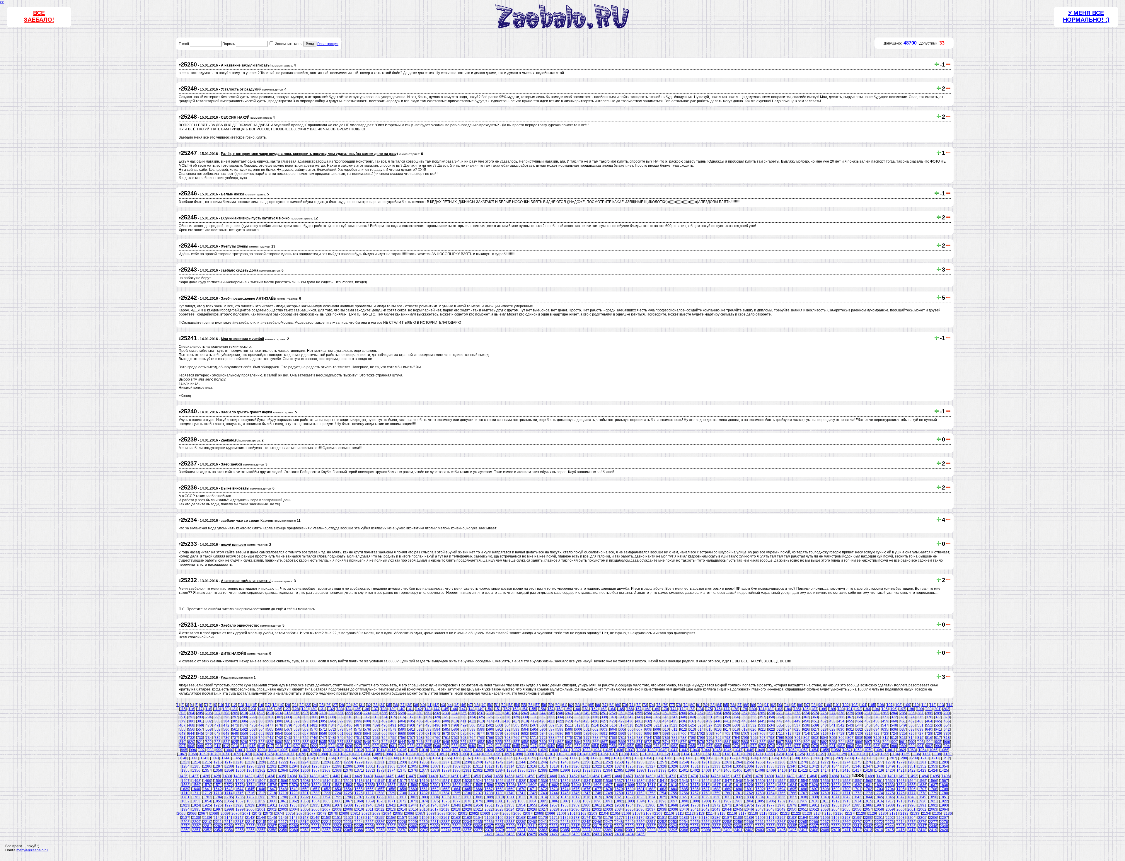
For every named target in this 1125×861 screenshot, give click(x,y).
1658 (391, 789)
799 (780, 738)
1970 (695, 805)
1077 (290, 754)
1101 (550, 754)
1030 (554, 750)
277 (832, 713)
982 (841, 746)
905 (938, 742)
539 (815, 725)
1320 (575, 766)
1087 (399, 754)
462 (911, 721)
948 (542, 746)
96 (800, 705)
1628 (835, 785)
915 (252, 746)
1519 (424, 781)
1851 (944, 797)
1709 (944, 789)
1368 (326, 770)
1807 (467, 797)
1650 (304, 789)
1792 (305, 797)
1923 (185, 805)
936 (437, 746)
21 (295, 705)
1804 (435, 797)
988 (894, 746)
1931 (272, 805)
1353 (933, 766)
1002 (251, 750)
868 (613, 742)
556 (191, 729)
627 (815, 729)
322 (454, 717)
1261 (705, 762)
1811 (510, 797)
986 (876, 746)
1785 (229, 797)
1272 (825, 762)
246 (560, 713)
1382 (478, 770)
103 (854, 705)
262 (701, 713)
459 (885, 721)
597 (551, 729)
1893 (630, 801)
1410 (782, 770)
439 (709, 721)
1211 (935, 758)
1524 (478, 781)
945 (516, 746)
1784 (218, 797)
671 (428, 734)
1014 (380, 750)
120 (225, 709)
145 (445, 709)
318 (419, 717)
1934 (304, 805)
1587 (391, 785)
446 (771, 721)
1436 (292, 776)
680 (507, 734)
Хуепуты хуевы (234, 246)
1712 (207, 793)
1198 (795, 758)
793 (727, 738)
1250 (586, 762)
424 (578, 721)
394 (314, 721)
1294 (294, 766)
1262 (716, 762)
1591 (435, 785)
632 (859, 729)
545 (868, 725)
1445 (389, 776)
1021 (456, 750)
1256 (651, 762)
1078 (301, 754)
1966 (651, 805)
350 (701, 717)
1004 (272, 750)
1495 (935, 776)
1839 (814, 797)
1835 (770, 797)
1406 (738, 770)
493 (411, 725)
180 (753, 709)
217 (305, 713)
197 (902, 709)
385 (235, 721)
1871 (391, 801)
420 (542, 721)
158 (559, 709)
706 (736, 734)
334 (560, 717)
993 (938, 746)
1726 (358, 793)
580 (402, 729)
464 (929, 721)
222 (349, 713)
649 (235, 734)
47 (470, 705)
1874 (424, 801)
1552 (781, 781)
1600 (532, 785)
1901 (716, 801)
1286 (207, 766)
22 (301, 705)
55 (524, 705)
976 (788, 746)
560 (226, 729)
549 (903, 725)
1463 (584, 776)
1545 (705, 781)
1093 (464, 754)
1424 (933, 770)
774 (560, 738)
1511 (337, 781)
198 (911, 709)
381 (200, 721)
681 (516, 734)
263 (709, 713)
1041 (673, 750)
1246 (543, 762)
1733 (434, 793)
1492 (902, 776)
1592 (446, 785)
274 (806, 713)
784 (648, 738)
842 (384, 742)
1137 (926, 754)
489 (376, 725)
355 (745, 717)
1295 (305, 766)
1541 (662, 781)
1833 (749, 797)
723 (885, 734)
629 (832, 729)
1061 (890, 750)
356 (753, 717)
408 (437, 721)
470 (209, 725)
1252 (608, 762)
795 (745, 738)
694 (631, 734)
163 (603, 709)
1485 (823, 776)
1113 (675, 754)
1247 (554, 762)
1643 (228, 789)
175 (709, 709)
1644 (239, 789)
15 (254, 705)
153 (515, 709)
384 (226, 721)
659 (323, 734)
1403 (706, 770)
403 (393, 721)
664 (367, 734)
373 (903, 717)
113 (941, 705)
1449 (433, 776)
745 (305, 738)
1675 (575, 789)
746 (314, 738)
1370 (348, 770)
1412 (803, 770)
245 (551, 713)
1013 (370, 750)
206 (209, 713)
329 (516, 717)
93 (780, 705)
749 (341, 738)
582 (420, 729)
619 (745, 729)
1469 (649, 776)
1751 (629, 793)
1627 (825, 785)
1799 (380, 797)
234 (454, 713)
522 (665, 725)
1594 (467, 785)
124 (261, 709)
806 (841, 738)
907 (182, 746)
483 (323, 725)
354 (736, 717)
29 (349, 705)
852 (472, 742)
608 (648, 729)
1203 (849, 758)
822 (209, 742)
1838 (803, 797)
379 (182, 721)
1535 (597, 781)
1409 (771, 770)
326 (490, 717)
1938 (348, 805)
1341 (803, 766)
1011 (348, 750)
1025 (500, 750)
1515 (380, 781)
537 (797, 725)
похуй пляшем (233, 545)
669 (411, 734)
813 (903, 738)
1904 (749, 801)
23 (308, 705)
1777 (911, 793)
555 (182, 729)
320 (437, 717)
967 (709, 746)
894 (841, 742)
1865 (326, 801)
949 (551, 746)
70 (625, 705)
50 (490, 705)
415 (498, 721)
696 (648, 734)
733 (200, 738)
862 (560, 742)
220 (331, 713)
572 (332, 729)
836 (332, 742)
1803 (424, 797)
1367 (315, 770)
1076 (279, 754)
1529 (532, 781)
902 (912, 742)
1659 (402, 789)
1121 (758, 754)
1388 (543, 770)
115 (183, 709)
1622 (770, 785)
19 (281, 705)
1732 (424, 793)
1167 (468, 758)
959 (639, 746)
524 (683, 725)
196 (893, 709)
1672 (543, 789)
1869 (370, 801)
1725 (348, 793)
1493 (913, 776)
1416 (846, 770)
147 (463, 709)
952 (578, 746)
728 (929, 734)
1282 (933, 762)
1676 (586, 789)
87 (739, 705)
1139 (948, 754)
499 (464, 725)
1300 (359, 766)
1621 (760, 785)
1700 (846, 789)
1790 (283, 797)
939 (463, 746)
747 (323, 738)
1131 (863, 754)
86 (733, 705)
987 (885, 746)
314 (384, 717)
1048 (749, 750)
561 (235, 729)
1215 (207, 762)
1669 (510, 789)
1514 (369, 781)
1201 (827, 758)
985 (868, 746)
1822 (629, 797)
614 (701, 729)
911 (217, 746)
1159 (384, 758)
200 (928, 709)
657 (305, 734)
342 (630, 717)
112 (932, 705)
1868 (359, 801)
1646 (261, 789)
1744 (554, 793)
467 (182, 725)
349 (692, 717)
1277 (879, 762)
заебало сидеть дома (239, 270)
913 (235, 746)
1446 (400, 776)
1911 (825, 801)
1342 (814, 766)
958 (630, 746)
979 (815, 746)
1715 (239, 793)
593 (516, 729)
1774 (879, 793)
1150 (289, 758)
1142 (204, 758)
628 (824, 729)
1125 (800, 754)
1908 (792, 801)
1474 (704, 776)
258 (665, 713)
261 (692, 713)
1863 (305, 801)
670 (420, 734)
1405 (727, 770)
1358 (218, 770)
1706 (911, 789)
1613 (673, 785)
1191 (721, 758)
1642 (218, 789)
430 (630, 721)
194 (876, 709)
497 (446, 725)
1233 (402, 762)
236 (472, 713)
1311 (478, 766)
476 (261, 725)
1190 (711, 758)
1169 (489, 758)
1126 (810, 754)
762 (455, 738)
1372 (370, 770)
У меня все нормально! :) (1086, 16)
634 (876, 729)
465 (938, 721)
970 (736, 746)
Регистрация (327, 44)
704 (718, 734)
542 (841, 725)
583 (428, 729)
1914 (857, 801)
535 (780, 725)
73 (645, 705)
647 (217, 734)
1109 (634, 754)
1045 (716, 750)
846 (420, 742)
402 (384, 721)
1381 (467, 770)
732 (191, 738)
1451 (454, 776)
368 (859, 717)
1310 (467, 766)
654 (279, 734)
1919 (911, 801)
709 (762, 734)
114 (949, 705)
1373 (380, 770)
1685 (684, 789)
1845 (879, 797)
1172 (521, 758)
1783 (207, 797)
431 (639, 721)
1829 (705, 797)
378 (947, 717)
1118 (726, 754)
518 (630, 725)
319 (428, 717)
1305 (413, 766)
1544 (695, 781)
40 (423, 705)
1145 (236, 758)
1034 (597, 750)
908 (191, 746)
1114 (685, 754)
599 (569, 729)
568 (297, 729)
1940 (369, 805)
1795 (337, 797)
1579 (305, 785)
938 (454, 746)
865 (587, 742)
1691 (749, 789)
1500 (218, 781)
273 (797, 713)
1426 (183, 776)
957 (621, 746)
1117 (716, 754)
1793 (315, 797)
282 (876, 713)
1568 (185, 785)
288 (929, 713)
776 (578, 738)
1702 (868, 789)
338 (595, 717)
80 (692, 705)
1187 (679, 758)
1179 (595, 758)
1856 (229, 801)
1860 (272, 801)
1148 (268, 758)
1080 (323, 754)
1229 (358, 762)
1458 (530, 776)
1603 (565, 785)
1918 (900, 801)
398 (349, 721)
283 (885, 713)
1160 (394, 758)
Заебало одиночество (240, 625)
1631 (868, 785)
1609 (630, 785)
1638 (944, 785)
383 (217, 721)
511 (569, 725)
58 (544, 705)
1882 (511, 801)
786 (666, 738)
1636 (922, 785)
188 (823, 709)
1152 (310, 758)
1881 (500, 801)
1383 (489, 770)
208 (226, 713)
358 (771, 717)
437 (692, 721)
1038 (641, 750)
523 (674, 725)
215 (287, 713)
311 (358, 717)
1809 (489, 797)
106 (881, 705)
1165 (447, 758)
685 (551, 734)
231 (428, 713)
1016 (402, 750)
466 (947, 721)
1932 (283, 805)
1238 (456, 762)
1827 (684, 797)
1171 (510, 758)
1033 (586, 750)
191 (849, 709)
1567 (944, 781)
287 (920, 713)
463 (920, 721)
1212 (946, 758)
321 (446, 717)
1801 (402, 797)
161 (586, 709)
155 (533, 709)
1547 (727, 781)
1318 (554, 766)
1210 (925, 758)
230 (419, 713)
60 (557, 705)
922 (314, 746)
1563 (900, 781)
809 (868, 738)
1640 (196, 789)
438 (701, 721)
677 (481, 734)
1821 (619, 797)
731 (182, 738)
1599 (521, 785)
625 (797, 729)
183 (779, 709)
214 (279, 713)
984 (859, 746)
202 (946, 709)
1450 (443, 776)
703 (710, 734)
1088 (409, 754)
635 (885, 729)
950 (560, 746)
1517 (402, 781)
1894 (641, 801)
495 (428, 725)
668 (402, 734)
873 (657, 742)
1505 (272, 781)
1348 (879, 766)
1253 (619, 762)
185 (797, 709)
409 (446, 721)
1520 (434, 781)
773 (551, 738)
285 (903, 713)
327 (498, 717)
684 (543, 734)
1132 (874, 754)
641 (938, 729)
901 (903, 742)
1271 (814, 762)
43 (443, 705)
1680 (629, 789)
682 (525, 734)
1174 (542, 758)
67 (605, 705)
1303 (391, 766)
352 (718, 717)
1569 (196, 785)
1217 (228, 762)
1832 (738, 797)
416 (507, 721)
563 (253, 729)
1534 (586, 781)
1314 (510, 766)
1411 (792, 770)
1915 (868, 801)
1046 (727, 750)
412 (472, 721)
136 (366, 709)
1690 (738, 789)
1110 (645, 754)
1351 (911, 766)
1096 (496, 754)
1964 (629, 805)
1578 (294, 785)
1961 (597, 805)
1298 (337, 766)
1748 (597, 793)
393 (305, 721)
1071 (225, 754)
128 (296, 709)
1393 (597, 770)
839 (358, 742)
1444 (378, 776)
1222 (283, 762)
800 (789, 738)
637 (903, 729)
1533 (575, 781)
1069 (204, 754)
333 (551, 717)
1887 (565, 801)
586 (455, 729)
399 (358, 721)
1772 (857, 793)
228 (402, 713)
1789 (272, 797)
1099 (529, 754)
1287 (218, 766)
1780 (944, 793)
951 (569, 746)
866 (595, 742)
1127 (821, 754)
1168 (479, 758)
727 (920, 734)
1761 (738, 793)
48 (477, 705)
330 (525, 717)
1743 (543, 793)
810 (877, 738)
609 (657, 729)
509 (551, 725)
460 (894, 721)
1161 (405, 758)
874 (666, 742)
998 (210, 750)
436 (683, 721)
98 (814, 705)
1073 (247, 754)
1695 (792, 789)
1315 (521, 766)
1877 (456, 801)
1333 (716, 766)
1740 (510, 793)
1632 (879, 785)
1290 (250, 766)
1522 (456, 781)
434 (665, 721)
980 (824, 746)
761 (446, 738)
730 (947, 734)
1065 (933, 750)
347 (674, 717)
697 (657, 734)
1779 (933, 793)
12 (234, 705)
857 (516, 742)
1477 (736, 776)
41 (429, 705)
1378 (435, 770)
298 (244, 717)
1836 (781, 797)
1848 (911, 797)
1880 (489, 801)
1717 (261, 793)
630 (841, 729)
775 (569, 738)
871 (639, 742)
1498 (196, 781)
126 (278, 709)
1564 (911, 781)
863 (569, 742)
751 (358, 738)
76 (665, 705)
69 (618, 705)
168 (647, 709)
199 (920, 709)
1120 (747, 754)
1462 (574, 776)
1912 (835, 801)
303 (288, 717)
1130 (853, 754)
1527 (510, 781)
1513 (358, 781)
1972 (716, 805)
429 (621, 721)
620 (753, 729)
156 (542, 709)
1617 (716, 785)
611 (674, 729)
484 (332, 725)
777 (587, 738)
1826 (673, 797)
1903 (738, 801)
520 (648, 725)
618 (736, 729)
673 (446, 734)
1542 (673, 781)
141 (410, 709)
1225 (315, 762)
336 (578, 717)
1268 (781, 762)
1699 (835, 789)
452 (824, 721)
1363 (272, 770)
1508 (305, 781)
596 (543, 729)
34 (382, 705)
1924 (196, 805)
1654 (348, 789)
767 (499, 738)
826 (244, 742)
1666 (478, 789)
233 (446, 713)
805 (833, 738)
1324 (619, 766)
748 (332, 738)
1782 (196, 797)
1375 (402, 770)
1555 (814, 781)
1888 (576, 801)
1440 (335, 776)
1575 (261, 785)
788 (683, 738)
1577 (283, 785)
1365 (294, 770)
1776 (900, 793)
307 (323, 717)
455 (850, 721)
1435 (281, 776)
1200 (816, 758)
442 (736, 721)
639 (920, 729)
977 (797, 746)
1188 (689, 758)
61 (564, 705)
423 (569, 721)
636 (894, 729)
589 (481, 729)
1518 (413, 781)
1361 (250, 770)
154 (524, 709)
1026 (511, 750)
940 (472, 746)
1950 (478, 805)
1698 (825, 789)
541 (832, 725)
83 (712, 705)
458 (876, 721)
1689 (727, 789)
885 (762, 742)
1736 (467, 793)
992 (929, 746)
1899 (695, 801)
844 (402, 742)
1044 (706, 750)
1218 (239, 762)
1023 (478, 750)
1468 (639, 776)
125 (269, 709)
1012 (359, 750)
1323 (608, 766)
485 (341, 725)
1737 (478, 793)
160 (577, 709)
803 (815, 738)
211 (252, 713)
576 (367, 729)
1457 (519, 776)
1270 (803, 762)
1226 (326, 762)
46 (463, 705)
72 (638, 705)
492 (402, 725)
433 (657, 721)
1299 (348, 766)
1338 (770, 766)
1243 (510, 762)
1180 (605, 758)
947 (534, 746)
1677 (597, 789)
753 (376, 738)
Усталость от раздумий (241, 89)
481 (305, 725)
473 (235, 725)
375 (920, 717)
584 (437, 729)
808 (859, 738)
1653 (337, 789)
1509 (315, 781)
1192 (732, 758)
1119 (737, 754)
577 (376, 729)
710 (771, 734)
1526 (499, 781)
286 (911, 713)
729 (938, 734)
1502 (240, 781)
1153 (320, 758)
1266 (760, 762)
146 (454, 709)
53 (510, 705)
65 (591, 705)
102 (846, 705)
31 (362, 705)
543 (850, 725)
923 (323, 746)
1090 (431, 754)
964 (683, 746)
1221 (272, 762)
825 (235, 742)
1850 (933, 797)
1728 (380, 793)
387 (253, 721)
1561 (879, 781)
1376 (413, 770)
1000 (229, 750)
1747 (586, 793)
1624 (792, 785)
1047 (738, 750)
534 (771, 725)
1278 (890, 762)
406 (420, 721)
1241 (489, 762)
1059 (868, 750)
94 (787, 705)
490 (384, 725)
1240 (478, 762)
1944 (413, 805)
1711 (196, 793)
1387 (532, 770)
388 (261, 721)
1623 (781, 785)
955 (604, 746)
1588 (402, 785)
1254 (629, 762)
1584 (359, 785)
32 (369, 705)
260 (683, 713)
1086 (388, 754)
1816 (564, 797)
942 (490, 746)
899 (885, 742)
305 (305, 717)
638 (911, 729)
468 (191, 725)
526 (701, 725)
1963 (619, 805)
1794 (326, 797)
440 (718, 721)
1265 (749, 762)
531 (745, 725)
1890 (597, 801)
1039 (651, 750)
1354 (944, 766)
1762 (749, 793)
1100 (539, 754)
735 (217, 738)
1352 (922, 766)
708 (754, 734)
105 (872, 705)
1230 (369, 762)
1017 (413, 750)
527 (709, 725)
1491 (891, 776)
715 (815, 734)
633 (868, 729)
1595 (478, 785)
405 (411, 721)
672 (437, 734)
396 (332, 721)
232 (437, 713)
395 (323, 721)
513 (586, 725)
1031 (565, 750)
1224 (304, 762)
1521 (445, 781)
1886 (554, 801)
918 (279, 746)
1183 (637, 758)
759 (428, 738)
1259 (684, 762)
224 (367, 713)
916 (261, 746)
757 (411, 738)
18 (274, 705)
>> (2, 2)
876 (683, 742)
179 (744, 709)
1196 (774, 758)
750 (349, 738)
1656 (369, 789)
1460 (552, 776)
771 (534, 738)
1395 (619, 770)
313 (375, 717)
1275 (857, 762)
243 (534, 713)
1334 (727, 766)
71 (632, 705)
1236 (434, 762)
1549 (749, 781)
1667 (489, 789)
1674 (564, 789)
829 (270, 742)
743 (288, 738)
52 (504, 705)
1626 (814, 785)
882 (736, 742)
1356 (196, 770)
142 (419, 709)
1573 (240, 785)
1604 (576, 785)
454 (841, 721)
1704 (890, 789)
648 (226, 734)
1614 (684, 785)
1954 (521, 805)
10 (221, 705)
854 (490, 742)
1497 (185, 781)
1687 (705, 789)
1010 (337, 750)
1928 (239, 805)
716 (824, 734)
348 (683, 717)
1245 (532, 762)
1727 (369, 793)
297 (235, 717)
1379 (446, 770)
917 (270, 746)
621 (762, 729)
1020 (446, 750)
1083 (355, 754)
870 (631, 742)
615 (709, 729)
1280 (911, 762)
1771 (846, 793)
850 (455, 742)
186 (805, 709)
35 (389, 705)
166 (630, 709)
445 (762, 721)
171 (674, 709)
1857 (240, 801)
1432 (248, 776)
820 (191, 742)
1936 (326, 805)
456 (859, 721)
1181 (616, 758)
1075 (269, 754)
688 (578, 734)
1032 (576, 750)
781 (622, 738)
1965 (640, 805)
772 (543, 738)
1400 (673, 770)
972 (753, 746)
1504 (261, 781)
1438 (313, 776)
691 (604, 734)
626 (806, 729)
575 (358, 729)
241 (516, 713)
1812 (521, 797)
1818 (586, 797)
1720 (293, 793)
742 (279, 738)
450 (806, 721)
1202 (838, 758)
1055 (825, 750)
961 (657, 746)
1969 (684, 805)
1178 (584, 758)
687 (569, 734)
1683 (662, 789)
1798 (370, 797)
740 (261, 738)
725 (903, 734)
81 (699, 705)
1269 (792, 762)
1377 (424, 770)
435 (674, 721)
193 (867, 709)
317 (411, 717)
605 (622, 729)
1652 (326, 789)
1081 (334, 754)
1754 (662, 793)
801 (798, 738)
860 (543, 742)
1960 (586, 805)
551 (920, 725)
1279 (900, 762)
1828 (695, 797)
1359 (229, 770)
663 (358, 734)
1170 (500, 758)
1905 (760, 801)
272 (788, 713)
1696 (803, 789)
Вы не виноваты (235, 488)
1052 (792, 750)
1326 (640, 766)
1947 (445, 805)
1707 (922, 789)
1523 (467, 781)
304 (297, 717)
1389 (554, 770)
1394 (608, 770)
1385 (511, 770)
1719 (283, 793)
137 (375, 709)
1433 (259, 776)
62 (571, 705)
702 (701, 734)
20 (288, 705)
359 (780, 717)
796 (754, 738)
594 (525, 729)
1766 (792, 793)
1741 (521, 793)
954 (595, 746)
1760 (727, 793)
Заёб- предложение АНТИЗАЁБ (248, 298)
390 (279, 721)
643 (182, 734)
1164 (436, 758)
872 (648, 742)
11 (227, 705)
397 (341, 721)
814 (911, 738)
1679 (619, 789)
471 (217, 725)
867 (604, 742)
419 (534, 721)
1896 (662, 801)
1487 (845, 776)
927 (358, 746)
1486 (834, 776)
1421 (900, 770)
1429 (216, 776)
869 (622, 742)
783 (639, 738)
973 (762, 746)
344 (648, 717)
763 (464, 738)
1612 (662, 785)
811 (885, 738)
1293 (283, 766)
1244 (521, 762)
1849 (922, 797)
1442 (357, 776)
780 (613, 738)
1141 (194, 758)
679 (499, 734)
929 (375, 746)
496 (437, 725)
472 (226, 725)
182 (770, 709)
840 (367, 742)
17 (268, 705)
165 (621, 709)
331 (534, 717)
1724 (337, 793)
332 (542, 717)
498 (455, 725)
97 (807, 705)
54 (517, 705)
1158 (373, 758)
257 (657, 713)
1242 (499, 762)
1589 (413, 785)
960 (648, 746)
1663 (445, 789)
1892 (619, 801)
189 (832, 709)
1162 (415, 758)
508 (543, 725)
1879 (478, 801)
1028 (532, 750)
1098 (518, 754)
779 (604, 738)
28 (342, 705)
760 (437, 738)
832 (297, 742)
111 (924, 705)
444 (753, 721)
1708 (933, 789)
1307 (435, 766)
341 (621, 717)
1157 (363, 758)
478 (279, 725)
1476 (725, 776)
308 (332, 717)
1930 (261, 805)
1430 (227, 776)
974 (771, 746)
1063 (912, 750)
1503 (250, 781)
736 (226, 738)
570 (314, 729)
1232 (391, 762)
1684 (673, 789)
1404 (716, 770)
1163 (426, 758)
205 (200, 713)
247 (569, 713)
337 (586, 717)
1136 (916, 754)
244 (542, 713)
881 (727, 742)
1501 (229, 781)
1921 (933, 801)
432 (648, 721)
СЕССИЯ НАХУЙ (235, 117)
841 (376, 742)
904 (929, 742)
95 (793, 705)
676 (472, 734)
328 (507, 717)
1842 (846, 797)
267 (745, 713)
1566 (933, 781)
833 (305, 742)
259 (674, 713)
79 (685, 705)
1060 (879, 750)
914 (244, 746)
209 (235, 713)
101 (837, 705)
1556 (825, 781)
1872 (402, 801)
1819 (597, 797)
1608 (619, 785)
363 (815, 717)
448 (788, 721)
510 (560, 725)
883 (745, 742)
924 (331, 746)
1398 (651, 770)
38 (409, 705)
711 (780, 734)
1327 (651, 766)
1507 (294, 781)
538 (806, 725)
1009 (327, 750)
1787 (250, 797)
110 (916, 705)
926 (349, 746)
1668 (499, 789)
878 (701, 742)
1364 (283, 770)
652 (261, 734)
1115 (696, 754)
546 (876, 725)
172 (682, 709)
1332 (705, 766)
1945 (424, 805)
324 (472, 717)
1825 (662, 797)
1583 (348, 785)
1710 (185, 793)
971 (745, 746)
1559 (857, 781)
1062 (901, 750)
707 (745, 734)
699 (674, 734)
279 (850, 713)
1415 (835, 770)
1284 (185, 766)
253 (621, 713)
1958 (564, 805)
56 (531, 705)
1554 (803, 781)
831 (288, 742)
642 (947, 729)
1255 (640, 762)
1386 (521, 770)
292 (191, 717)
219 (323, 713)
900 (894, 742)
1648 (283, 789)
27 (335, 705)
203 (182, 713)
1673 (554, 789)
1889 (586, 801)
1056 (836, 750)
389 (270, 721)
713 (797, 734)
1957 (554, 805)
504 (507, 725)
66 (598, 705)
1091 (442, 754)
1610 (641, 785)
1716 (250, 793)
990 (911, 746)
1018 (424, 750)
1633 (890, 785)
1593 (456, 785)
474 (244, 725)
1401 (684, 770)
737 (235, 738)
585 (446, 729)
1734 (445, 793)
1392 (586, 770)
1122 (768, 754)
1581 (326, 785)
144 (436, 709)
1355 (185, 770)
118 (208, 709)
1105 (592, 754)
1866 (337, 801)
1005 (283, 750)
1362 (261, 770)
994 (947, 746)
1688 (716, 789)
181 (761, 709)
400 (367, 721)
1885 (543, 801)
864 (578, 742)
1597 (500, 785)
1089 (420, 754)
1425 (944, 770)
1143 (215, 758)
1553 (792, 781)
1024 (489, 750)
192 (858, 709)
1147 (257, 758)
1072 (236, 754)
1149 (278, 758)
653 (270, 734)
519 (639, 725)
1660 (413, 789)
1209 (914, 758)
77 (672, 705)
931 (393, 746)
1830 (716, 797)
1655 (358, 789)
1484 (812, 776)
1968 (673, 805)
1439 (324, 776)
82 (706, 705)
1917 (890, 801)
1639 (185, 789)
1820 (608, 797)
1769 (825, 793)
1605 (586, 785)
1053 (803, 750)
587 (464, 729)
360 (788, 717)
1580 (315, 785)
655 (288, 734)
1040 (662, 750)
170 (665, 709)
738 (244, 738)
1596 (489, 785)
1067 (182, 754)
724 (894, 734)
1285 (196, 766)
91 (766, 705)
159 (568, 709)
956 (613, 746)
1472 (682, 776)
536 (788, 725)
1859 (261, 801)
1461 (563, 776)
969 (727, 746)
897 (868, 742)
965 (692, 746)
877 (692, 742)
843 (393, 742)
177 (726, 709)
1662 (434, 789)
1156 (352, 758)
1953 (510, 805)
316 (402, 717)
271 (780, 713)
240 (507, 713)
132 (331, 709)
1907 (782, 801)
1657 (380, 789)
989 (903, 746)
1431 (237, 776)
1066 (944, 750)
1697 (814, 789)
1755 (673, 793)
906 (947, 742)
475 (253, 725)
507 (534, 725)
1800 (391, 797)
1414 (825, 770)
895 (850, 742)
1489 (870, 776)
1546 (716, 781)
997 (202, 750)
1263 (727, 762)
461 (903, 721)
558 (209, 729)
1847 (900, 797)
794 (736, 738)
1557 (835, 781)
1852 (185, 801)
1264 (738, 762)
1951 (489, 805)
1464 (595, 776)
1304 (402, 766)
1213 (185, 762)
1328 (662, 766)
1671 (532, 789)
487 (358, 725)
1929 (250, 805)
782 (631, 738)
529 (727, 725)
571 (323, 729)
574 (349, 729)
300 (261, 717)
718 (841, 734)
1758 (705, 793)
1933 (293, 805)
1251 (597, 762)
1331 (695, 766)
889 (798, 742)
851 (464, 742)
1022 (467, 750)
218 (314, 713)
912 (226, 746)
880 (718, 742)
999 (219, 750)
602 (595, 729)
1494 (924, 776)
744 (297, 738)
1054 (814, 750)
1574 (250, 785)
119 (217, 709)
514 (595, 725)
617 (727, 729)
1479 (758, 776)
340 (613, 717)
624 (788, 729)
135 (357, 709)
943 (498, 746)
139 (392, 709)
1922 (944, 801)
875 (674, 742)
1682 (651, 789)
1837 (792, 797)
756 (402, 738)
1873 (413, 801)
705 (727, 734)
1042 (684, 750)
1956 (543, 805)
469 (200, 725)
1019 (435, 750)
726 (911, 734)
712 (788, 734)
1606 (597, 785)
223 (358, 713)
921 (305, 746)
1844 (868, 797)
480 (297, 725)
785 (657, 738)
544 (859, 725)
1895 (651, 801)
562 (244, 729)
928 (367, 746)
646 (209, 734)
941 (481, 746)
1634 (900, 785)
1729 (391, 793)
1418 (868, 770)
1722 (315, 793)
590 (490, 729)
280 (859, 713)
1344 (835, 766)
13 (241, 705)
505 (516, 725)
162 (595, 709)
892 (824, 742)
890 (806, 742)
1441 (346, 776)
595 (534, 729)
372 (894, 717)
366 (841, 717)
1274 (846, 762)
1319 (564, 766)
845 (411, 742)
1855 (218, 801)
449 (797, 721)
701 (692, 734)
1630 (857, 785)
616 (718, 729)
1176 (563, 758)
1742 (532, 793)
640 (929, 729)
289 (938, 713)
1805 (446, 797)
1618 (727, 785)
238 (490, 713)
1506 (283, 781)
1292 (272, 766)
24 (315, 705)
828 (261, 742)
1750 (619, 793)
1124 (789, 754)
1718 (272, 793)
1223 (293, 762)
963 (674, 746)
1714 (228, 793)
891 (815, 742)
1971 (705, 805)
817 (938, 738)
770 (525, 738)
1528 (521, 781)
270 (771, 713)
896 (859, 742)
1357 (207, 770)
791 (710, 738)
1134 (895, 754)
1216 (218, 762)
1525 (489, 781)
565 (270, 729)
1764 (770, 793)
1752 (640, 793)
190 (841, 709)
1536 (608, 781)
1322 (597, 766)
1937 (337, 805)
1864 (315, 801)
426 (595, 721)
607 (639, 729)
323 (463, 717)
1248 (564, 762)
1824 (651, 797)
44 (450, 705)
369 (868, 717)
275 (815, 713)
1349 (890, 766)
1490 (881, 776)
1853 (196, 801)
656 (297, 734)
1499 (207, 781)
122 (243, 709)
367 (850, 717)
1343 (825, 766)
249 (586, 713)
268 (753, 713)
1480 (769, 776)
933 (411, 746)
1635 (911, 785)
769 (516, 738)
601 (587, 729)
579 (393, 729)
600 (578, 729)
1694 (781, 789)
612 (683, 729)
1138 (937, 754)
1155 (341, 758)
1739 (499, 793)
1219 (250, 762)
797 (762, 738)
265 (727, 713)
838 (349, 742)
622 (771, 729)
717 (832, 734)
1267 (770, 762)
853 (481, 742)
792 (718, 738)
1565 (922, 781)
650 (244, 734)
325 (481, 717)
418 (525, 721)
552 (929, 725)
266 (736, 713)
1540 (651, 781)
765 (481, 738)
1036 (619, 750)
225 (375, 713)
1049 (760, 750)
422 (560, 721)
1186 (668, 758)
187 (814, 709)
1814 (543, 797)
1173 (531, 758)
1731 (413, 793)
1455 (498, 776)
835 (323, 742)
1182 (626, 758)
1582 (337, 785)
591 (499, 729)
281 (868, 713)
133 (340, 709)
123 (252, 709)
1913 (846, 801)
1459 (541, 776)
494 (420, 725)
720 (859, 734)
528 (718, 725)
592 (507, 729)
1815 (554, 797)
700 (683, 734)
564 (261, 729)
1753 (651, 793)
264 (718, 713)
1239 (467, 762)
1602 (554, 785)
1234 (413, 762)
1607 (608, 785)
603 (604, 729)
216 (296, 713)
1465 (606, 776)
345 (657, 717)
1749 (608, 793)
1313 (499, 766)
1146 (246, 758)
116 (191, 709)
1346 (857, 766)
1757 (695, 793)
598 (560, 729)
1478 (747, 776)
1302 (380, 766)
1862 (294, 801)
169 (656, 709)
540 (824, 725)
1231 (380, 762)
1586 (380, 785)
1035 (608, 750)
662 (349, 734)
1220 (261, 762)
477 (270, 725)
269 (762, 713)
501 (481, 725)
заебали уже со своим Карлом (247, 521)
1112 (665, 754)
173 (691, 709)
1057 (847, 750)
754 (384, 738)
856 (507, 742)
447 (780, 721)
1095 (485, 754)
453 (832, 721)
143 (428, 709)
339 (604, 717)
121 (234, 709)
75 (659, 705)
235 (463, 713)
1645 (250, 789)
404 (402, 721)
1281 (922, 762)
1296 (315, 766)
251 (604, 713)
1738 (489, 793)
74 (652, 705)
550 (911, 725)
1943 (402, 805)
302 (279, 717)
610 (666, 729)
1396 (630, 770)
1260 (695, 762)
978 (806, 746)
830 (279, 742)
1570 (207, 785)
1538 (629, 781)
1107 (613, 754)
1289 (240, 766)
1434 (270, 776)
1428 (205, 776)
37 (402, 705)
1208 (903, 758)
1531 (554, 781)
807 (850, 738)
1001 (240, 750)
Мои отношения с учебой (242, 339)
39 (416, 705)
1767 (803, 793)
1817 (575, 797)
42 (436, 705)
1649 (293, 789)
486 (349, 725)
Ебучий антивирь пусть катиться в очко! (256, 218)
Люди (226, 678)
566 (279, 729)
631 (850, 729)
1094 (475, 754)
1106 (603, 754)
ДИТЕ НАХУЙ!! (233, 654)
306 (314, 717)
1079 (312, 754)
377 (938, 717)
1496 (946, 776)
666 (384, 734)
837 (341, 742)
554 (947, 725)
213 (270, 713)
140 (401, 709)
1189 (700, 758)
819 (182, 742)
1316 (532, 766)
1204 (859, 758)
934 (419, 746)
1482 (790, 776)
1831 (727, 797)
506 (525, 725)
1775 (890, 793)
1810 (500, 797)
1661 (424, 789)
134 (348, 709)
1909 (803, 801)
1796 (348, 797)
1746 (575, 793)
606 (631, 729)
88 (746, 705)
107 (890, 705)
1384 (500, 770)
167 (638, 709)
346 (665, 717)
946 (525, 746)
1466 (617, 776)
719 (850, 734)
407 (428, 721)
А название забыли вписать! (246, 65)
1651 (315, 789)
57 (537, 705)
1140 (183, 758)
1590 (424, 785)
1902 (727, 801)
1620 (749, 785)
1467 (628, 776)
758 (420, 738)
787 (674, 738)
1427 (194, 776)
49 (483, 705)
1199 (805, 758)
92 (773, 705)
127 (287, 709)
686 (560, 734)
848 (437, 742)
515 (604, 725)
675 (464, 734)
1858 (250, 801)
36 (396, 705)
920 (296, 746)
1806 (456, 797)
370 (876, 717)
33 (376, 705)
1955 (532, 805)
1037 (630, 750)
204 (191, 713)
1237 (445, 762)
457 (868, 721)
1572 (229, 785)
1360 (240, 770)
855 (499, 742)
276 (824, 713)
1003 (262, 750)
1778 (922, 793)
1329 (673, 766)
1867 (348, 801)
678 (490, 734)
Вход (310, 44)
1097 (507, 754)
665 (376, 734)
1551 (770, 781)
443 (745, 721)
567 (288, 729)
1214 (196, 762)
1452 (465, 776)
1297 (326, 766)
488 (367, 725)
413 (481, 721)
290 (947, 713)
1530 (543, 781)
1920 (922, 801)
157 (551, 709)
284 (894, 713)
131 (322, 709)
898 (877, 742)
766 (490, 738)
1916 (879, 801)
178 (735, 709)
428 (613, 721)
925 (340, 746)
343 (639, 717)
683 (534, 734)
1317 (543, 766)
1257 (662, 762)
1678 (608, 789)
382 (209, 721)
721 (868, 734)
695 (639, 734)
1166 (457, 758)
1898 (684, 801)
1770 (835, 793)
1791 (294, 797)
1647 (272, 789)
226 (384, 713)
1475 (714, 776)
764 (472, 738)
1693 (770, 789)
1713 (218, 793)
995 (184, 750)
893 (833, 742)
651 (253, 734)
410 (455, 721)
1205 (870, 758)
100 (828, 705)
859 (534, 742)
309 (341, 717)
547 (885, 725)
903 (921, 742)
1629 (846, 785)
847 (428, 742)
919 (287, 746)
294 (209, 717)
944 (507, 746)
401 (376, 721)
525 (692, 725)
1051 (782, 750)
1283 (944, 762)
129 (304, 709)
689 (587, 734)
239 (498, 713)
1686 (695, 789)
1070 (214, 754)
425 (586, 721)
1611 (651, 785)
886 (771, 742)
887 (780, 742)
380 (191, 721)
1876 (446, 801)
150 (489, 709)
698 (666, 734)
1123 (779, 754)
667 (393, 734)
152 (507, 709)
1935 (315, 805)
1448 (422, 776)
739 (253, 738)
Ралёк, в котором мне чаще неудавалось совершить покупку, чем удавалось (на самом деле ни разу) (309, 154)
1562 (890, 781)
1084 (366, 754)
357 (762, 717)
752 (367, 738)
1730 (402, 793)
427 (604, 721)
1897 (673, 801)
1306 (424, 766)
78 (679, 705)
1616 (705, 785)
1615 (695, 785)
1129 (842, 754)
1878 (467, 801)
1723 (326, 793)
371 (885, 717)
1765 (781, 793)
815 (920, 738)
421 (551, 721)
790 (701, 738)
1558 (846, 781)
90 (760, 705)
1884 (532, 801)
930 (384, 746)
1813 (532, 797)
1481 (779, 776)
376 (929, 717)
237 (481, 713)
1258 (673, 762)
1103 (571, 754)
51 (497, 705)
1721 (304, 793)
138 (384, 709)
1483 (801, 776)
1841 (835, 797)
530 (736, 725)
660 (332, 734)
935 (428, 746)
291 (182, 717)
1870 (380, 801)
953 (586, 746)
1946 (434, 805)
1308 (446, 766)
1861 (283, 801)
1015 (391, 750)
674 (455, 734)
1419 (879, 770)
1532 (564, 781)
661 (341, 734)
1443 (368, 776)
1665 (467, 789)
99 (820, 705)
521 (657, 725)
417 (516, 721)
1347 (868, 766)
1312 (489, 766)
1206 (881, 758)
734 (209, 738)
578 (384, 729)
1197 (784, 758)
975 (780, 746)
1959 (575, 805)
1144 (225, 758)
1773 (868, 793)
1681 (640, 789)
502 (490, 725)
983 (850, 746)
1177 (573, 758)
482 (314, 725)
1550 (760, 781)
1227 (337, 762)
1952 (499, 805)
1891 (608, 801)
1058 (857, 750)
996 (193, 750)
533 (762, 725)
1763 (760, 793)
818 (947, 738)
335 (569, 717)
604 (613, 729)
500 (472, 725)
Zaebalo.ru (230, 440)
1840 (825, 797)
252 (613, 713)
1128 (832, 754)
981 (832, 746)
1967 (662, 805)
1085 (377, 754)
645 (200, 734)
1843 (857, 797)
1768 (814, 793)
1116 (706, 754)
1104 (582, 754)
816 (929, 738)
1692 (760, 789)
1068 (193, 754)
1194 (753, 758)
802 (806, 738)
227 (393, 713)
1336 (749, 766)
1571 (218, 785)
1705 (900, 789)
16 (261, 705)
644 (191, 734)
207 (217, 713)
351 (709, 717)
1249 (575, 762)
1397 (641, 770)
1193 (742, 758)
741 (270, 738)
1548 (738, 781)
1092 (453, 754)
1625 (803, 785)
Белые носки (232, 194)
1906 (771, 801)
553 (938, 725)
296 (226, 717)
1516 (391, 781)
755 (393, 738)
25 (322, 705)
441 (727, 721)
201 (937, 709)
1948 (456, 805)
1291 (261, 766)
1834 (760, 797)
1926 (218, 805)
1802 (413, 797)
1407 (749, 770)
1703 (879, 789)
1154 (331, 758)
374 (911, 717)
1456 (508, 776)
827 (253, 742)
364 (824, 717)
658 (314, 734)
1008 (316, 750)
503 (499, 725)
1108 (624, 754)
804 (824, 738)
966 (701, 746)
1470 (660, 776)
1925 (207, 805)
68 (611, 705)
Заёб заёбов (231, 464)
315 (393, 717)
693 (622, 734)
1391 (576, 770)
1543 (684, 781)
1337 (760, 766)
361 (797, 717)
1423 (922, 770)
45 (456, 705)
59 (551, 705)
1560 (868, 781)
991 (920, 746)
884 (754, 742)
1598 (511, 785)
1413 (814, 770)
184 (788, 709)
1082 (344, 754)
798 (771, 738)
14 (248, 705)
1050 (771, 750)
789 (692, 738)
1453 (476, 776)
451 (815, 721)
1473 (693, 776)
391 (288, 721)
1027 (521, 750)
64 (584, 705)
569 (305, 729)
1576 (272, 785)
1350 (900, 766)
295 (217, 717)
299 (253, 717)
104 (863, 705)
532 (753, 725)
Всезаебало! (39, 16)
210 (244, 713)
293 (200, 717)
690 (595, 734)
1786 (240, 797)
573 (341, 729)
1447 (411, 776)
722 (876, 734)
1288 (229, 766)
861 (551, 742)
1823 (640, 797)
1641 (207, 789)
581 (411, 729)
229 (411, 713)
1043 (695, 750)
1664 (456, 789)
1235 (424, 762)
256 (648, 713)
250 (595, 713)
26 (328, 705)
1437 (303, 776)
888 (789, 742)
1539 (640, 781)
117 (200, 709)
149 (480, 709)
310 (349, 717)
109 (907, 705)
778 (595, 738)
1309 (456, 766)
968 (718, 746)
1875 (435, 801)
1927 (228, 805)
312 (367, 717)
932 (402, 746)
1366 (305, 770)
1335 (738, 766)
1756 (684, 793)
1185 (658, 758)
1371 (359, 770)
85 (726, 705)
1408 (760, 770)
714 (806, 734)
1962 (608, 805)
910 (209, 746)
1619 (738, 785)
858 (525, 742)
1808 (478, 797)
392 (297, 721)
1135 (905, 754)
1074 (258, 754)
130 (313, 709)
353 (727, 717)
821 (200, 742)
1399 (662, 770)
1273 (835, 762)
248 (578, 713)
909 (200, 746)
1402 (695, 770)
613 (692, 729)
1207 (892, 758)
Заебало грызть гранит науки (246, 412)
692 (613, 734)
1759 (716, 793)
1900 (706, 801)
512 (578, 725)
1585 (370, 785)
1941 (380, 805)
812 (894, 738)
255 (639, 713)
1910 (814, 801)
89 (753, 705)
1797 (359, 797)
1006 (294, 750)
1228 (348, 762)
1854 (207, 801)
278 (841, 713)
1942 (391, 805)
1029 (543, 750)
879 (710, 742)
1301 (370, 766)
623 (780, 729)
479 (288, 725)
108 (898, 705)
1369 (337, 770)
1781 (185, 797)
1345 (846, 766)
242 (525, 713)
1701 (857, 789)
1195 (763, 758)
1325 (629, 766)
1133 (884, 754)
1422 (911, 770)
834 (314, 742)
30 (355, 705)
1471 (671, 776)
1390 (565, 770)
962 (665, 746)
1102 (561, 754)
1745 (564, 793)
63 (578, 705)
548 (894, 725)
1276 (868, 762)
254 (630, 713)
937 (446, 746)
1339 (781, 766)
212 (261, 713)
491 (393, 725)
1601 (543, 785)
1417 (857, 770)
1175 (552, 758)
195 (885, 709)
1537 (619, 781)
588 (472, 729)
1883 (521, 801)
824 (226, 742)
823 (217, 742)
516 (613, 725)
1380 (456, 770)
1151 (299, 758)
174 (700, 709)
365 (832, 717)
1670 (521, 789)
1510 (326, 781)
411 (463, 721)
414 (490, 721)
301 (270, 717)
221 (340, 713)
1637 (933, 785)
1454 (487, 776)
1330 (684, 766)
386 (244, 721)
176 (718, 709)
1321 (586, 766)
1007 (305, 750)
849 (446, 742)
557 (200, 729)
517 (621, 725)
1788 (261, 797)
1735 (456, 793)
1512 (348, 781)
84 (719, 705)
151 (498, 709)
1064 (922, 750)
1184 (647, 758)
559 (217, 729)
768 (507, 738)
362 (806, 717)
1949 (467, 805)
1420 (890, 770)
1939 (358, 805)
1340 (792, 766)
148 (471, 709)
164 (612, 709)
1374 (391, 770)
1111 (655, 754)
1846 (890, 797)
